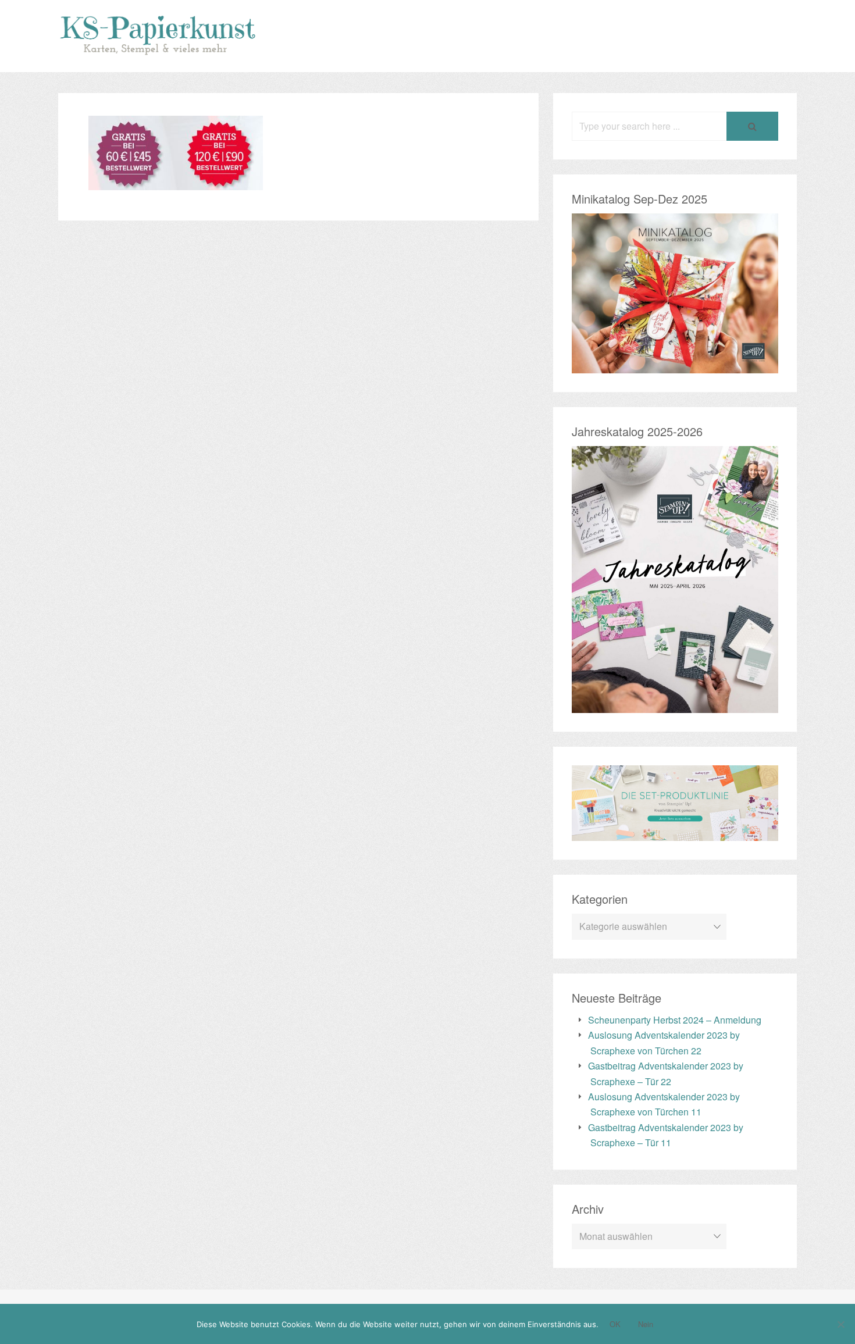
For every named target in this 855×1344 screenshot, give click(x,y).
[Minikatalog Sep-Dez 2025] (675, 365)
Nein (645, 1323)
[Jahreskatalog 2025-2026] (675, 705)
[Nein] (840, 1324)
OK (615, 1323)
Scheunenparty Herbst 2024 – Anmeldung (674, 1019)
